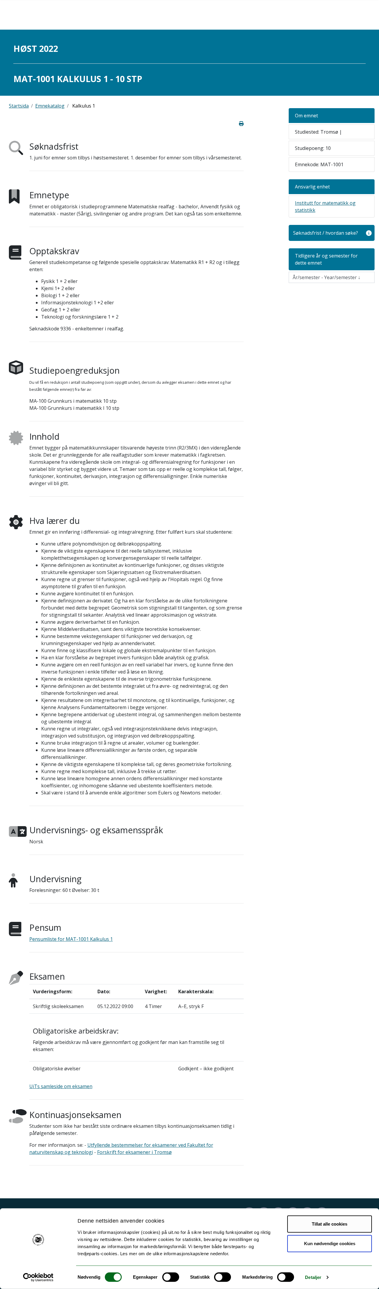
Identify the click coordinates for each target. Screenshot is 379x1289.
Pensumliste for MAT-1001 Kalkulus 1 (71, 939)
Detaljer (313, 1277)
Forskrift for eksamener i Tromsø (134, 1152)
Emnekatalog (50, 106)
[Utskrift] (241, 123)
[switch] (170, 1277)
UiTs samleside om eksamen (60, 1086)
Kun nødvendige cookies (329, 1243)
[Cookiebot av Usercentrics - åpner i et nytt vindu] (38, 1277)
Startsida (19, 106)
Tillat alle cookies (329, 1223)
